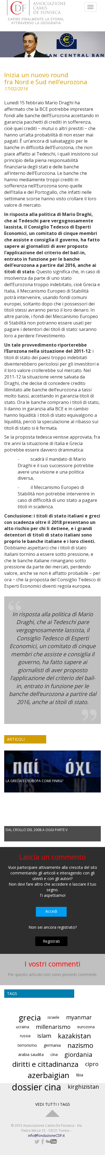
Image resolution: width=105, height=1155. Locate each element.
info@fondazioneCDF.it (46, 1135)
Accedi (51, 911)
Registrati (51, 941)
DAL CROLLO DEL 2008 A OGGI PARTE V (36, 829)
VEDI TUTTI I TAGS (52, 1104)
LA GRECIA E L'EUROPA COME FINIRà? (34, 780)
